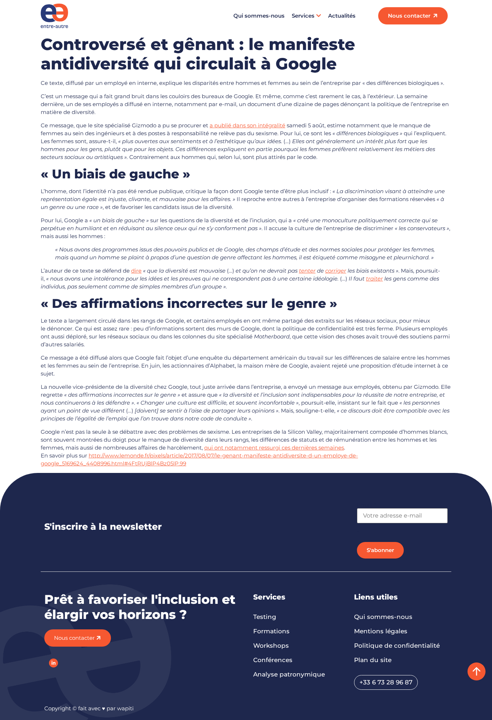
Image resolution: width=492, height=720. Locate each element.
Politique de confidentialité (397, 645)
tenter (307, 270)
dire (136, 270)
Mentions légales (380, 631)
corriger (335, 270)
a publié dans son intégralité (247, 125)
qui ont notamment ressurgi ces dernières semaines (274, 447)
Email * (366, 504)
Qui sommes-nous (259, 15)
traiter (374, 278)
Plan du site (373, 660)
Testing (264, 616)
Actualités (341, 15)
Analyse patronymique (289, 674)
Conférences (272, 660)
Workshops (271, 645)
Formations (271, 631)
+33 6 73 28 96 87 (385, 682)
